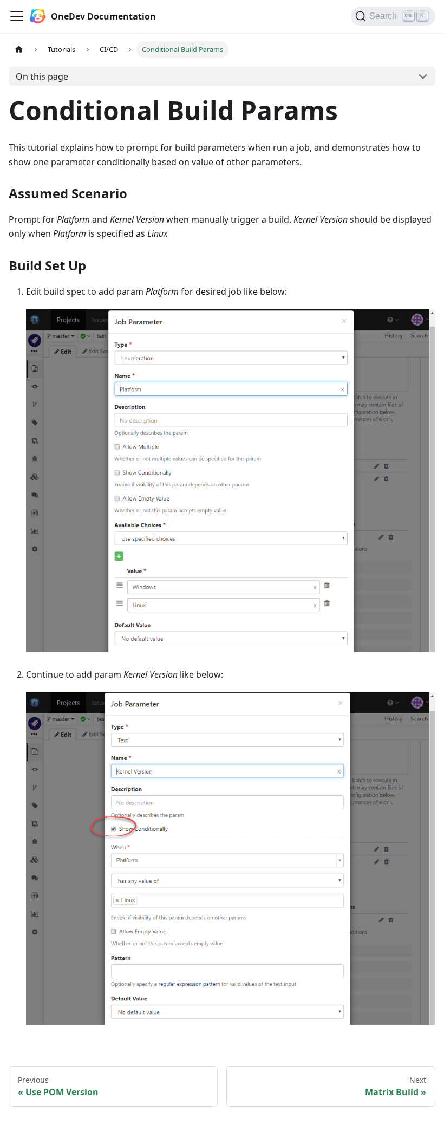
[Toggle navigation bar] (17, 16)
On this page (42, 76)
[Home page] (19, 49)
